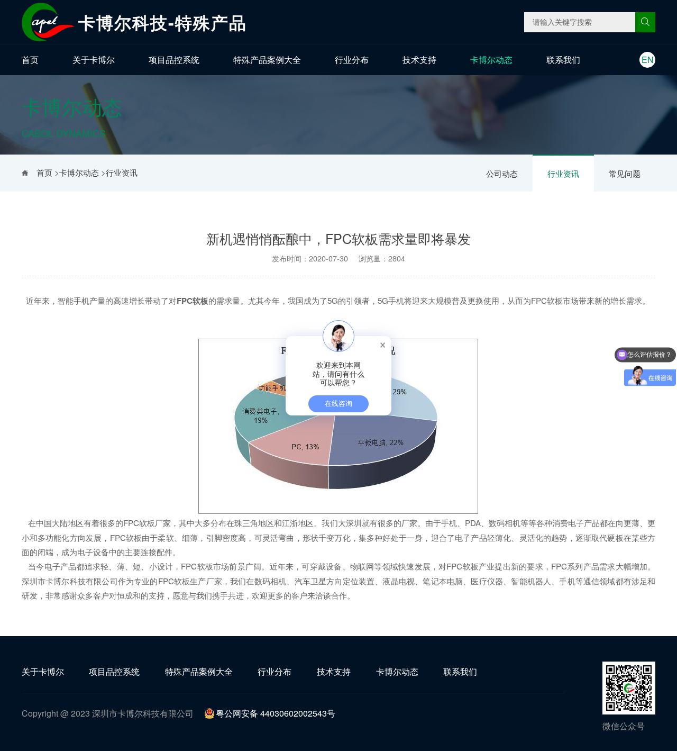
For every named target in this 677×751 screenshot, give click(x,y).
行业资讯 (563, 173)
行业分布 (352, 59)
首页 (30, 59)
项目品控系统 (174, 59)
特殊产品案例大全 (267, 59)
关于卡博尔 (93, 59)
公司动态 (502, 173)
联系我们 (563, 59)
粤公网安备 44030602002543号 (275, 713)
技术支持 (419, 59)
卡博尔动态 (491, 59)
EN (648, 59)
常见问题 (625, 173)
